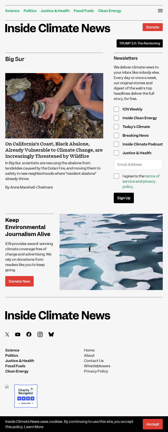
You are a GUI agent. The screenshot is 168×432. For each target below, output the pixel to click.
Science (12, 10)
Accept (152, 424)
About (89, 355)
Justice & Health (55, 10)
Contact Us (94, 360)
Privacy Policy (96, 371)
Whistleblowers (97, 366)
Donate (152, 27)
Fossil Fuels (84, 10)
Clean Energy (109, 10)
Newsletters (126, 58)
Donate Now (19, 281)
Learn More (33, 426)
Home (89, 350)
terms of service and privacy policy (140, 181)
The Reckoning (139, 43)
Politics (30, 10)
